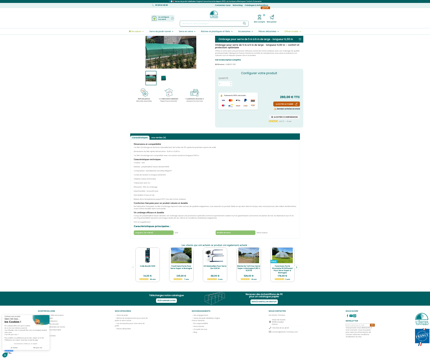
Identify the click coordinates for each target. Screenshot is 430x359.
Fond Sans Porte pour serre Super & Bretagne (181, 267)
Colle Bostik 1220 (147, 266)
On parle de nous (200, 329)
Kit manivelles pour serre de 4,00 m (215, 267)
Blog (195, 332)
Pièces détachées (124, 329)
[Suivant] (296, 267)
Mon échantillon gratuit (264, 301)
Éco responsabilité (201, 323)
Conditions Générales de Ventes (52, 327)
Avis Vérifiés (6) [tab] (158, 137)
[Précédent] (133, 267)
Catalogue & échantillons (256, 5)
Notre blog (237, 5)
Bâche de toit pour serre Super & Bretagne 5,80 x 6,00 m (248, 268)
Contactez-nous (222, 5)
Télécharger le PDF (166, 300)
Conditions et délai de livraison (52, 315)
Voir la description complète (228, 60)
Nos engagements (201, 315)
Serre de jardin (122, 315)
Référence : (220, 64)
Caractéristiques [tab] (140, 137)
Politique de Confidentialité (50, 330)
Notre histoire (199, 326)
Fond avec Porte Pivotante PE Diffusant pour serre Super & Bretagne (282, 269)
